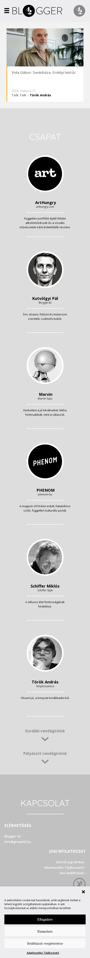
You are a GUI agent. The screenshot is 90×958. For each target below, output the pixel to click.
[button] (83, 892)
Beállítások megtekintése (45, 943)
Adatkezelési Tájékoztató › (65, 867)
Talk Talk (19, 95)
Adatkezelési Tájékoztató (43, 953)
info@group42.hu (17, 842)
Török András (40, 95)
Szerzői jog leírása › (71, 862)
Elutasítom (45, 931)
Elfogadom (45, 919)
